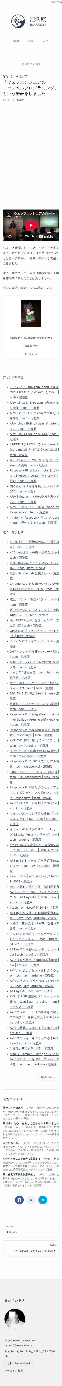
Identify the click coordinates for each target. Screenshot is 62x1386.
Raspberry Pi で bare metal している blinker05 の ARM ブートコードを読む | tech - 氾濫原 (34, 476)
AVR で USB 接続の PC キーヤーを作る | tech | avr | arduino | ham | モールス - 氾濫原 (34, 1001)
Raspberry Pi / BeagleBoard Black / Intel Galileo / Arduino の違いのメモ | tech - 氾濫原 (34, 719)
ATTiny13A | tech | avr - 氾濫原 (31, 991)
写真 (31, 40)
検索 (20, 1370)
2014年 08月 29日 (31, 64)
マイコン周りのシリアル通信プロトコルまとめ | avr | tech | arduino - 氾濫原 (34, 819)
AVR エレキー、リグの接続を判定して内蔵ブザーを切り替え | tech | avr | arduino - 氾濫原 (34, 1017)
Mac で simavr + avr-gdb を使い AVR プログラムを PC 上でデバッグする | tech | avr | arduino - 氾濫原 (34, 1059)
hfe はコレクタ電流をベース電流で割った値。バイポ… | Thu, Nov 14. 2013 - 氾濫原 (34, 850)
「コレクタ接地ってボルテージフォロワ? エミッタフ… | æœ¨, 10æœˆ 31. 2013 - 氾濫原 (34, 939)
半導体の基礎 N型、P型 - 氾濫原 (31, 1048)
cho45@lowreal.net (18, 1345)
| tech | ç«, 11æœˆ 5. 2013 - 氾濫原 (34, 907)
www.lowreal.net (24, 1340)
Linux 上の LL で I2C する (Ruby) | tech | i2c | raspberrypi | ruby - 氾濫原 (34, 777)
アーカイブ (10, 1370)
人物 (46, 40)
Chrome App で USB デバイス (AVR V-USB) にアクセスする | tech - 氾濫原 (34, 589)
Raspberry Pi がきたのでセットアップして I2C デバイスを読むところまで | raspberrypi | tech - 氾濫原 (34, 792)
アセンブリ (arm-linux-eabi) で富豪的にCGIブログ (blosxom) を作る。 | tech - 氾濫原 (34, 392)
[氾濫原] (31, 21)
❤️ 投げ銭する (48, 1077)
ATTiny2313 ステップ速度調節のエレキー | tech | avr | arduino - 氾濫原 (34, 866)
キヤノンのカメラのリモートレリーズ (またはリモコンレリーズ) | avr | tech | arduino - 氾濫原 (34, 834)
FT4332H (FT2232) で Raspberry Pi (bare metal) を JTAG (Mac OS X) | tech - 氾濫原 (34, 449)
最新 (16, 40)
